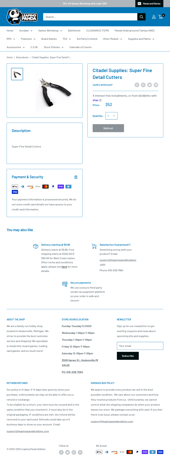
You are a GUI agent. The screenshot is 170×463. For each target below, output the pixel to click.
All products (22, 57)
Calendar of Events (80, 47)
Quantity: (98, 115)
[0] (161, 17)
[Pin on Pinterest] (143, 84)
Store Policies (52, 47)
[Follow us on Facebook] (61, 452)
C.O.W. (34, 47)
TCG (65, 38)
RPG (9, 38)
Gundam (24, 30)
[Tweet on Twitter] (149, 84)
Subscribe (128, 355)
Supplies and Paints (139, 38)
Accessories (14, 47)
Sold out (108, 128)
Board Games (49, 38)
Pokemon (26, 38)
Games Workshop (48, 30)
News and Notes (151, 3)
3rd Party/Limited (87, 38)
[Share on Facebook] (137, 84)
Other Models (111, 38)
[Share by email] (156, 84)
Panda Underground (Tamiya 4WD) (134, 30)
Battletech (74, 30)
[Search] (141, 16)
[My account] (154, 17)
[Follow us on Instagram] (74, 452)
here (64, 266)
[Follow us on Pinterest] (80, 452)
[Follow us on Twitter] (67, 452)
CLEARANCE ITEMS (97, 30)
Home (10, 30)
